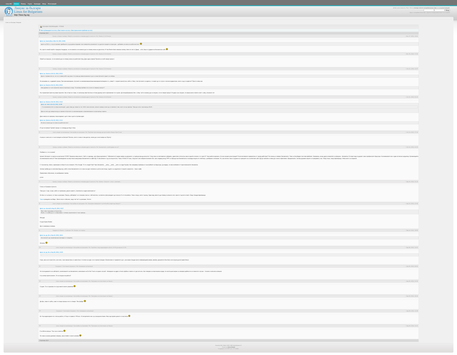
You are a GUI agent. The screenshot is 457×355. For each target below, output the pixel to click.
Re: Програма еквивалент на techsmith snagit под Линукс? (102, 203)
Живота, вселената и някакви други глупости (81, 36)
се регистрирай (444, 8)
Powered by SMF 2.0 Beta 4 (220, 345)
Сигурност (58, 266)
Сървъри (68, 230)
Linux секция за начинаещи (61, 132)
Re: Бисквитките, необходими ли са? (108, 147)
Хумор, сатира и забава (59, 36)
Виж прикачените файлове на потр (81, 30)
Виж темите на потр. (64, 30)
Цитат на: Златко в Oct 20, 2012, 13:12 (51, 101)
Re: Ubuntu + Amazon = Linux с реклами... (108, 181)
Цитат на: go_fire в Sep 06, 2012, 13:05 (51, 252)
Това (41, 199)
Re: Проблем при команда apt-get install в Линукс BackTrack (104, 132)
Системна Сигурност (69, 266)
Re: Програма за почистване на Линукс (101, 281)
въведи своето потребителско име (425, 8)
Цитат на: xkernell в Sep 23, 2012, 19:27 (52, 208)
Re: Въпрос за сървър (78, 230)
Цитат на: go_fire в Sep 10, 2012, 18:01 (51, 235)
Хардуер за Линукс (58, 230)
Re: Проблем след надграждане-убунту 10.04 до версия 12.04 (107, 247)
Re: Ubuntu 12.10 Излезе (103, 36)
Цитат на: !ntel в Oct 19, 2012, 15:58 (51, 104)
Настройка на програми (77, 132)
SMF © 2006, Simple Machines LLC (234, 345)
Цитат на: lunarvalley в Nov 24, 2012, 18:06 (52, 41)
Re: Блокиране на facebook (85, 266)
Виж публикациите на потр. (49, 30)
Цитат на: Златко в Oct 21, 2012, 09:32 (51, 73)
